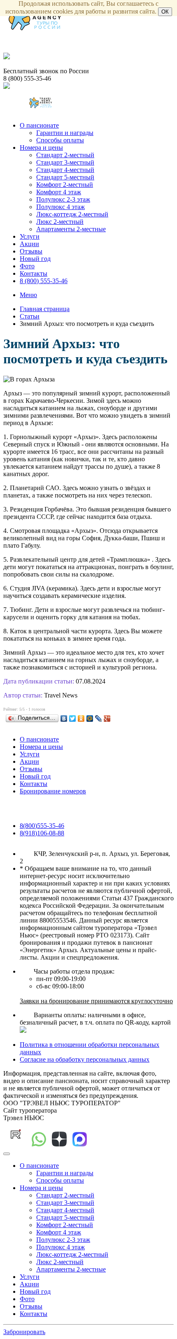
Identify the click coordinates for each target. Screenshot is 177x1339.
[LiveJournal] (98, 718)
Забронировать (24, 1331)
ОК (165, 12)
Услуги (30, 236)
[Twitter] (72, 718)
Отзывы (31, 251)
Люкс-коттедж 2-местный (72, 214)
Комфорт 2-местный (64, 184)
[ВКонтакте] (64, 718)
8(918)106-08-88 (42, 833)
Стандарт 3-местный (65, 162)
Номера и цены (41, 147)
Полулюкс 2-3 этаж (63, 199)
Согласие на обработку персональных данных (84, 1059)
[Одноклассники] (81, 718)
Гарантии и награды (64, 132)
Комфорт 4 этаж (58, 191)
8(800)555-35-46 (42, 825)
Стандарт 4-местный (65, 169)
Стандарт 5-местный (65, 177)
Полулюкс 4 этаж (60, 206)
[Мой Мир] (90, 718)
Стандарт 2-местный (65, 154)
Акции (29, 243)
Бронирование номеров (53, 791)
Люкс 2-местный (60, 221)
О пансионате (39, 125)
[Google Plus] (107, 718)
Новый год (35, 258)
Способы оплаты (60, 140)
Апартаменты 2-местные (71, 228)
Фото (27, 266)
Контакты (33, 273)
